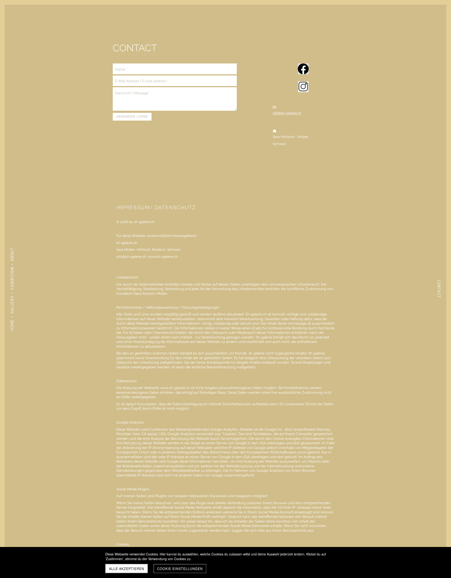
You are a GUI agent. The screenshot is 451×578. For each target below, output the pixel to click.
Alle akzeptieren (126, 568)
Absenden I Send (132, 116)
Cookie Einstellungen (180, 568)
